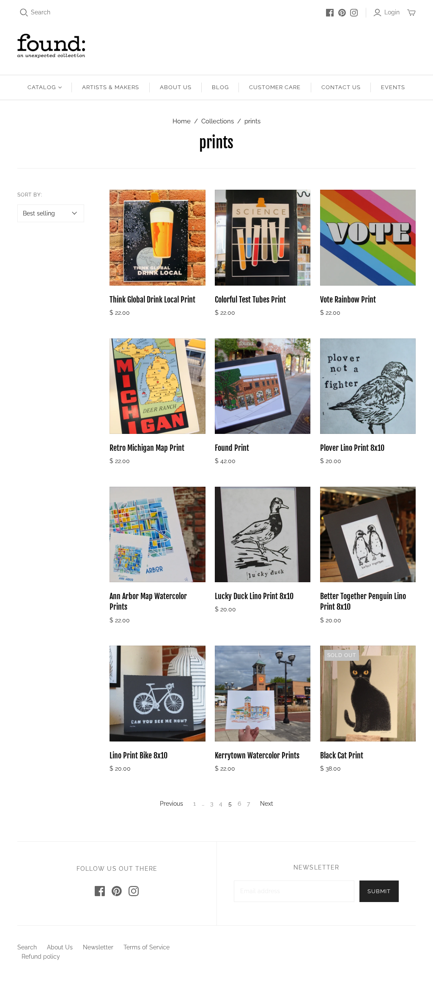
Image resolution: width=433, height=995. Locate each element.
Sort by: (30, 195)
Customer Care (275, 87)
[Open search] (24, 12)
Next (266, 803)
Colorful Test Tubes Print (250, 299)
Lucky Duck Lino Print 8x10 (254, 596)
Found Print (232, 448)
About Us (176, 87)
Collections (217, 121)
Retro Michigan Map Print (147, 448)
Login (392, 12)
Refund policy (41, 956)
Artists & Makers (111, 87)
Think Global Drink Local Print (152, 299)
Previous (171, 803)
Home (182, 121)
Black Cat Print (341, 755)
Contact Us (341, 87)
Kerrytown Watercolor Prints (257, 755)
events (393, 87)
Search (40, 12)
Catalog (41, 87)
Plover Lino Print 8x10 (352, 448)
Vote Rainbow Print (348, 299)
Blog (220, 87)
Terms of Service (146, 947)
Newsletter (98, 947)
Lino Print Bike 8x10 (138, 755)
